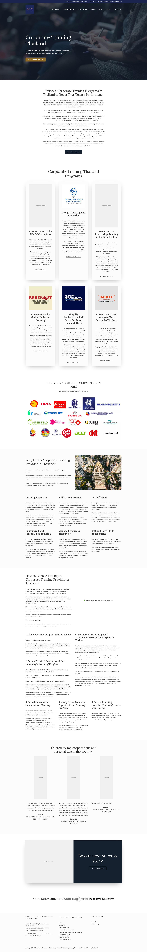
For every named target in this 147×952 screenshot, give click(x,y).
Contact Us (117, 9)
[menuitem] (76, 1)
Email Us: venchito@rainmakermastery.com (76, 1)
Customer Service (64, 937)
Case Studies (82, 9)
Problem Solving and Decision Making (70, 932)
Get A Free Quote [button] (35, 59)
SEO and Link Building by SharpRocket (67, 948)
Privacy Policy (95, 924)
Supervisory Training (65, 939)
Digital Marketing (64, 927)
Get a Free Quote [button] (73, 151)
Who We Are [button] (55, 9)
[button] (40, 269)
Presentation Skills (64, 934)
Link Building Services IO (91, 948)
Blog (100, 9)
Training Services (68, 9)
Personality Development (66, 930)
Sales (60, 923)
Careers (93, 9)
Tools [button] (108, 9)
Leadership (62, 925)
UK (81, 948)
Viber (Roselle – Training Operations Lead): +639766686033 (105, 1)
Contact (94, 921)
